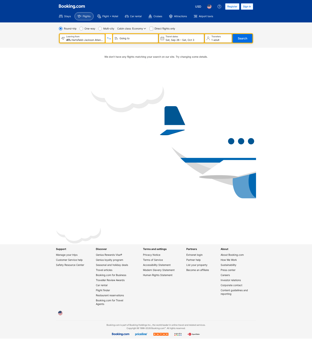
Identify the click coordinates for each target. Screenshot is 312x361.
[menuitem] (65, 16)
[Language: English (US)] (209, 6)
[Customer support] (219, 6)
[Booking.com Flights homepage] (72, 6)
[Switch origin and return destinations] (109, 38)
